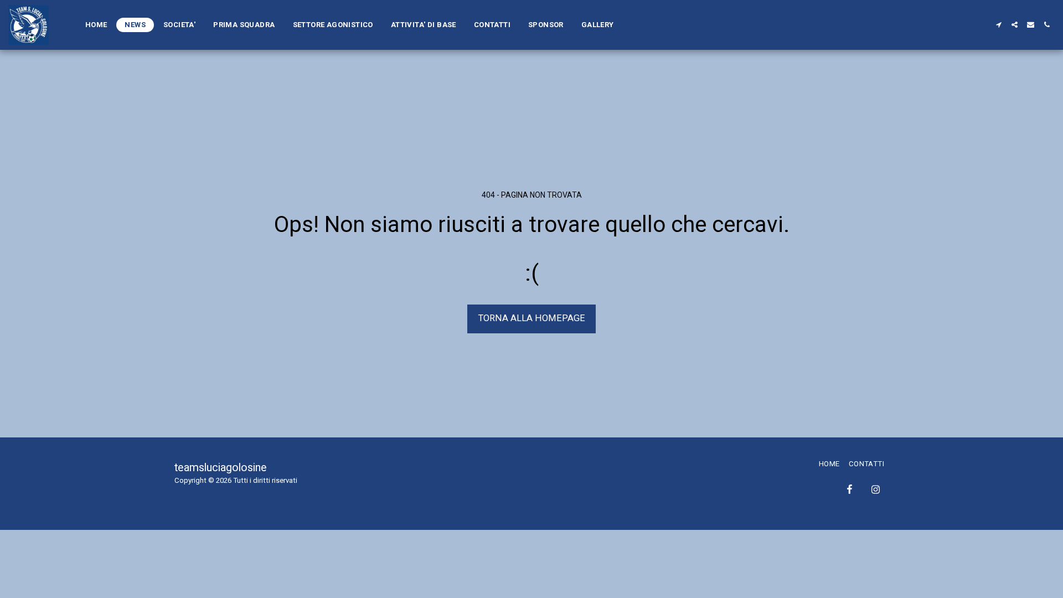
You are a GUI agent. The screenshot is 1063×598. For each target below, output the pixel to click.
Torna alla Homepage (531, 318)
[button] (998, 24)
